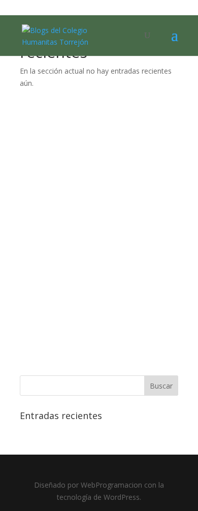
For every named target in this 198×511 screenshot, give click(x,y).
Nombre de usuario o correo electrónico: (96, 124)
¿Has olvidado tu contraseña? (99, 354)
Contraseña (41, 168)
